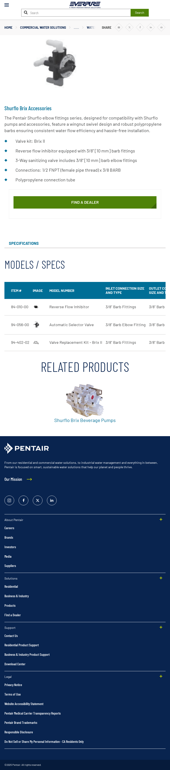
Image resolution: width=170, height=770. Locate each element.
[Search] (25, 12)
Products (9, 605)
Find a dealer (85, 202)
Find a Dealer (12, 615)
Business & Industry (16, 596)
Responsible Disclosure (18, 732)
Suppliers (10, 565)
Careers (9, 528)
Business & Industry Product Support (27, 654)
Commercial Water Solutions (43, 27)
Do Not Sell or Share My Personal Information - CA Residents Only (44, 741)
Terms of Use (12, 694)
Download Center (14, 664)
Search (139, 12)
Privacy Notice (13, 685)
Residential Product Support (21, 645)
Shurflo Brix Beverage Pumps (85, 420)
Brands (8, 537)
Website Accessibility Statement (23, 704)
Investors (10, 547)
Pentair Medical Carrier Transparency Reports (32, 713)
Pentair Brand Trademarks (20, 722)
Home (8, 27)
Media (8, 556)
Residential (11, 586)
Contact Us (11, 635)
